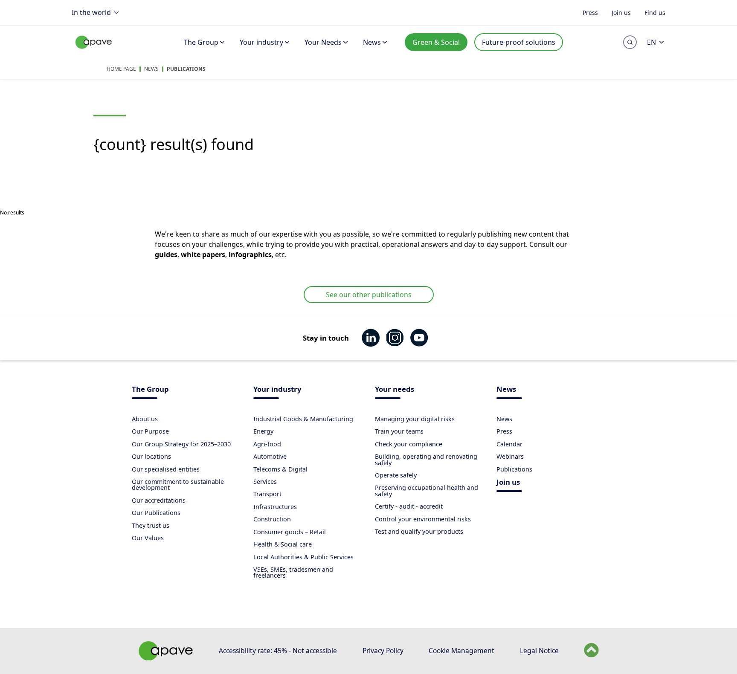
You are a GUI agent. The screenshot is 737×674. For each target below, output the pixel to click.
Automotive (270, 456)
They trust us (150, 525)
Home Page (121, 68)
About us (145, 419)
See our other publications (369, 294)
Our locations (151, 456)
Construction (272, 519)
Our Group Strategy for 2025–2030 (181, 444)
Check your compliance (408, 444)
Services (265, 481)
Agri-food (267, 444)
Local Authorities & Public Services (303, 557)
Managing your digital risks (415, 419)
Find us (654, 12)
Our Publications (156, 513)
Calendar (509, 444)
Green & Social (436, 42)
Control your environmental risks (423, 519)
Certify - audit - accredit (409, 506)
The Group (201, 42)
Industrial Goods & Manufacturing (303, 419)
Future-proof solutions (518, 42)
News (372, 42)
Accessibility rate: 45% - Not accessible (278, 650)
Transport (267, 494)
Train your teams (399, 431)
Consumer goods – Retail (289, 532)
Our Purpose (150, 431)
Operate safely (396, 475)
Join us (621, 12)
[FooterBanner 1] (166, 657)
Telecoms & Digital (280, 469)
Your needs (394, 390)
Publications (186, 68)
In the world (91, 12)
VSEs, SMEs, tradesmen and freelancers (293, 572)
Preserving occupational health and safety (426, 490)
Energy (263, 431)
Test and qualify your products (419, 531)
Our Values (148, 538)
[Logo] (93, 51)
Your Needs (323, 42)
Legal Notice (539, 650)
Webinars (510, 456)
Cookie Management (461, 650)
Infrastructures (275, 507)
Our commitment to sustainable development (178, 484)
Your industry (261, 42)
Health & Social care (282, 544)
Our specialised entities (166, 469)
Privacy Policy (383, 650)
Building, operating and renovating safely (426, 459)
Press (590, 12)
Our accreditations (159, 500)
